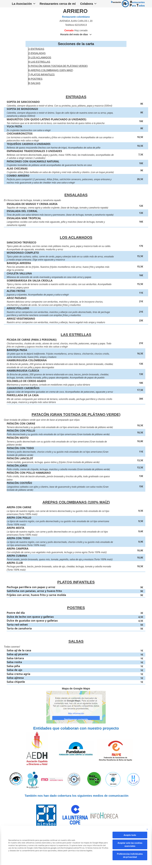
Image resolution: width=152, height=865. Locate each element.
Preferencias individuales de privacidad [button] (130, 855)
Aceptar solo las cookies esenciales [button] (130, 844)
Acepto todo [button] (130, 835)
